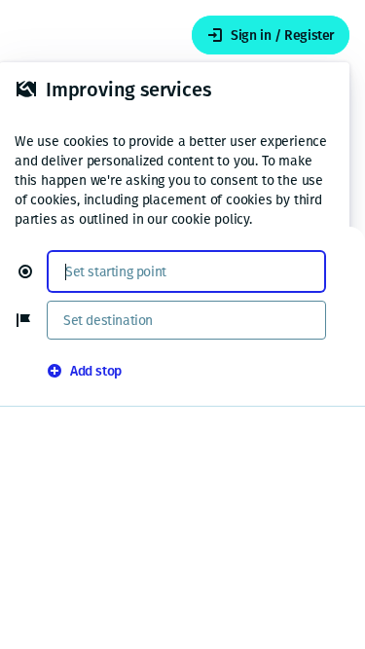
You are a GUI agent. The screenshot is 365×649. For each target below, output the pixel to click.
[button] (33, 271)
